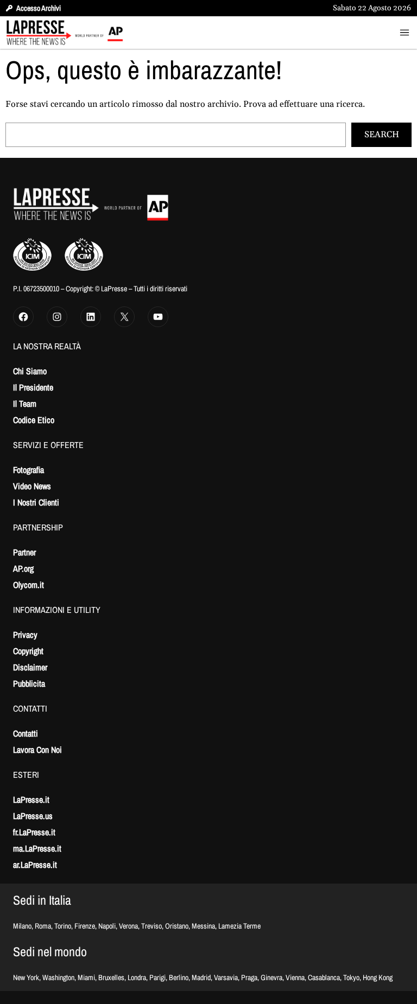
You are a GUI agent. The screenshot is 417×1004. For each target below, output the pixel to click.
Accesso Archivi (38, 8)
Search (381, 134)
